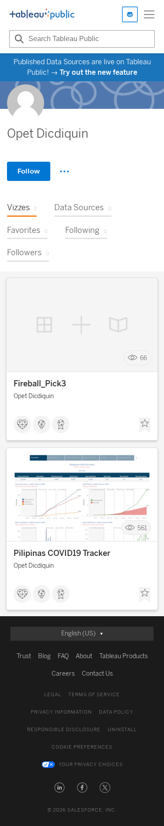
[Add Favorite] (144, 425)
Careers (63, 673)
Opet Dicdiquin (34, 396)
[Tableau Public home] (42, 14)
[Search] (18, 39)
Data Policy (116, 712)
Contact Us (97, 673)
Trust (24, 656)
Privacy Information (61, 712)
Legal (52, 695)
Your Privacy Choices (91, 764)
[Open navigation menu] (149, 14)
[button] (59, 788)
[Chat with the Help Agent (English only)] (130, 14)
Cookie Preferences (82, 747)
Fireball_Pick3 (40, 384)
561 (142, 527)
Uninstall (122, 729)
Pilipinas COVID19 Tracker (62, 553)
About (84, 656)
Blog (44, 656)
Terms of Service (94, 695)
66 (143, 358)
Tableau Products (123, 656)
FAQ (63, 656)
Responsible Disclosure (64, 729)
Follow (28, 171)
